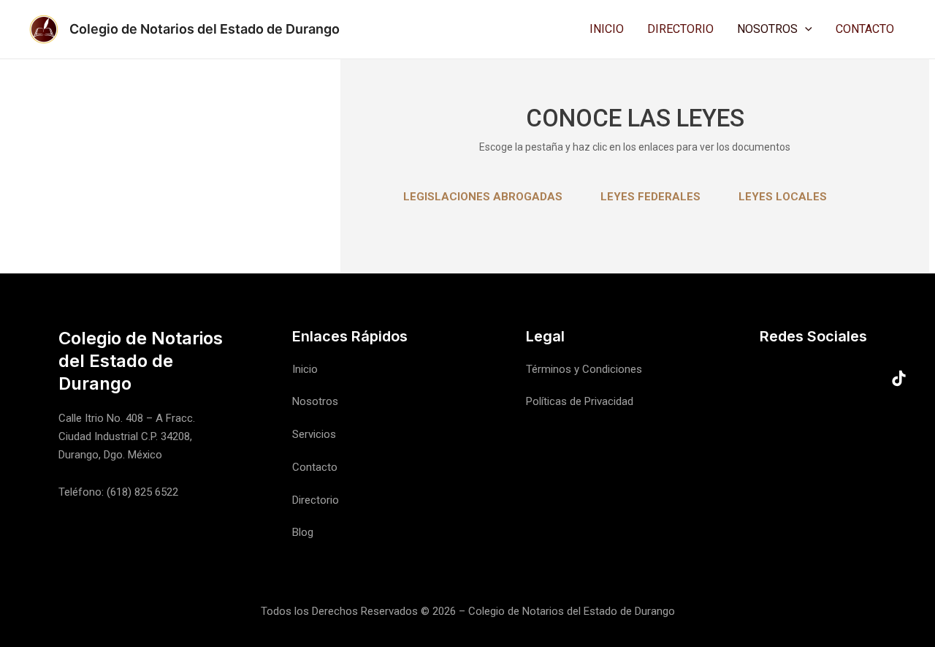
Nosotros (767, 29)
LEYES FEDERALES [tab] (650, 196)
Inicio (606, 29)
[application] (805, 29)
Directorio (680, 29)
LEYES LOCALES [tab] (783, 196)
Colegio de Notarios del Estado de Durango (204, 29)
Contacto (865, 29)
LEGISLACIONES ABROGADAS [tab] (482, 196)
